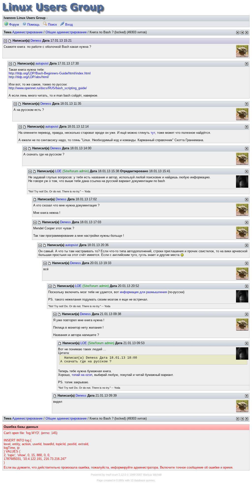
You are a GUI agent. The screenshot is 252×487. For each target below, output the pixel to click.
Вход (68, 24)
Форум (13, 24)
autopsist (41, 63)
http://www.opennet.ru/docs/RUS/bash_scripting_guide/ (48, 88)
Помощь (33, 24)
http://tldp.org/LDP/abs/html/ (29, 77)
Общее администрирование (66, 32)
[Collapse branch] (5, 41)
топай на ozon (82, 375)
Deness (36, 40)
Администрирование (27, 32)
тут (153, 132)
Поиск (52, 24)
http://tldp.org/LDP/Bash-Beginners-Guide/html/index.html (50, 73)
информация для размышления (143, 292)
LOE (58, 171)
